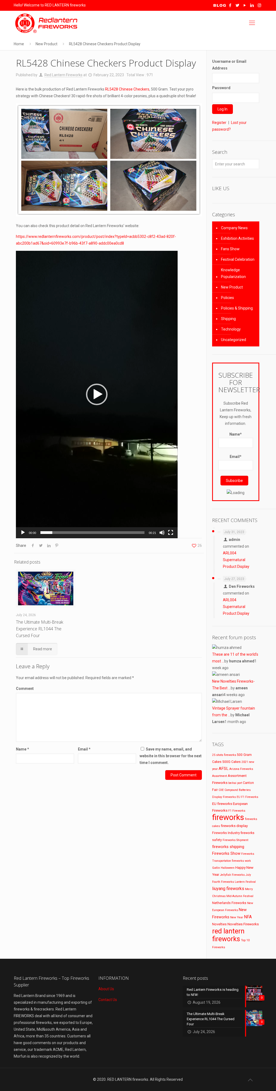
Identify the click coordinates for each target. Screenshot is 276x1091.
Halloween (227, 868)
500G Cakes (231, 762)
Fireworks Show (226, 853)
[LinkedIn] (252, 5)
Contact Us (107, 1000)
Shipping (228, 319)
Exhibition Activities (237, 238)
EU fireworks (222, 803)
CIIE (221, 790)
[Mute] (162, 532)
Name (22, 749)
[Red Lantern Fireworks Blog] (219, 5)
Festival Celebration (237, 259)
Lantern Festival (245, 882)
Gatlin (216, 868)
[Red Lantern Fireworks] (47, 23)
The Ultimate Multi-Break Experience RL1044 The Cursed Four (39, 628)
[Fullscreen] (170, 532)
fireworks (228, 817)
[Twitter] (237, 5)
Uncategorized (233, 340)
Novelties (219, 924)
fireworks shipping (228, 846)
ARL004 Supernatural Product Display (236, 560)
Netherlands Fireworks (229, 903)
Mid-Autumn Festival (239, 896)
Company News (234, 228)
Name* (235, 434)
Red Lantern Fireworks (63, 75)
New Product (46, 44)
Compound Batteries (238, 790)
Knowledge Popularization (233, 273)
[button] (97, 394)
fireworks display (234, 826)
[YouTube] (245, 5)
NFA (248, 916)
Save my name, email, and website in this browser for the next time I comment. (171, 756)
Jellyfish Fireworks (232, 875)
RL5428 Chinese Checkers (127, 89)
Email (84, 749)
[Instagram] (259, 5)
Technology (231, 329)
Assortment (219, 776)
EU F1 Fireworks (247, 797)
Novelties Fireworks (243, 924)
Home (19, 44)
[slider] (92, 532)
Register (219, 122)
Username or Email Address (229, 64)
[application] (97, 394)
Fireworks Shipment (235, 840)
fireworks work (241, 861)
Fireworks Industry (226, 833)
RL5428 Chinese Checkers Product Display (104, 44)
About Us (106, 989)
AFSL (224, 768)
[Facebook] (230, 5)
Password (221, 88)
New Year (236, 917)
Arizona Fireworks (241, 769)
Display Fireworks (224, 797)
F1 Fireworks (236, 810)
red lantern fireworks (228, 935)
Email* (236, 456)
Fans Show (230, 249)
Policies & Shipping (237, 308)
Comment (25, 688)
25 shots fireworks (224, 755)
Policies (227, 298)
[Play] (23, 532)
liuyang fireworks (228, 888)
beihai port (235, 783)
